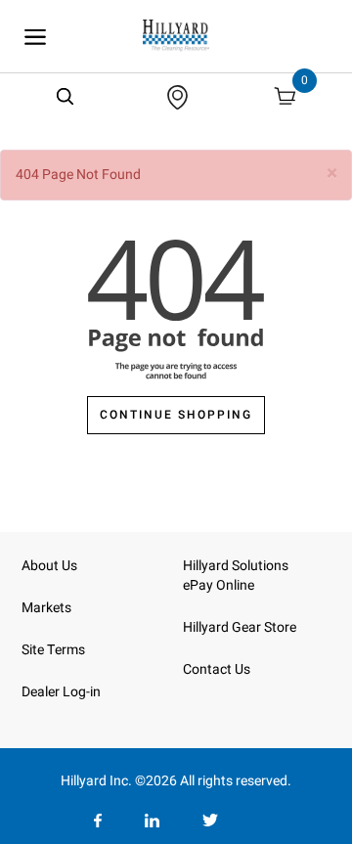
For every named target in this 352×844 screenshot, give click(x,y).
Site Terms (53, 650)
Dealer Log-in (61, 692)
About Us (49, 565)
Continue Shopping (176, 414)
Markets (46, 608)
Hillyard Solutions (235, 565)
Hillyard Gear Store (239, 627)
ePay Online (218, 585)
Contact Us (216, 669)
